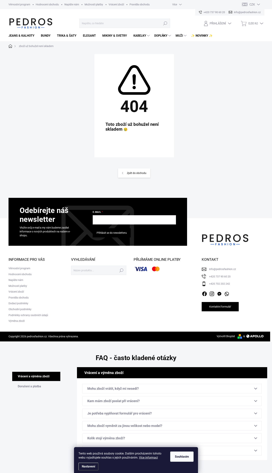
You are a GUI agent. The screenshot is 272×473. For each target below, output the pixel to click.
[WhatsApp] (226, 293)
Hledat (165, 23)
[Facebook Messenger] (219, 293)
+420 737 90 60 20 (220, 276)
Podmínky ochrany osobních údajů (28, 315)
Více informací (148, 457)
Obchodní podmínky (20, 309)
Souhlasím (182, 456)
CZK (252, 4)
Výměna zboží (17, 320)
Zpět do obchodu (136, 173)
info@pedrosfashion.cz (222, 269)
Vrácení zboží (116, 4)
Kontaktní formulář (220, 306)
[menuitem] (23, 35)
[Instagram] (212, 293)
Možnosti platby (94, 4)
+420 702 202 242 (219, 283)
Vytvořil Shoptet (226, 336)
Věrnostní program (19, 4)
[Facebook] (204, 293)
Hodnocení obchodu (47, 4)
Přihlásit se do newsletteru (112, 232)
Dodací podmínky (18, 303)
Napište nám (71, 4)
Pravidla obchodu (140, 4)
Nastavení (88, 466)
